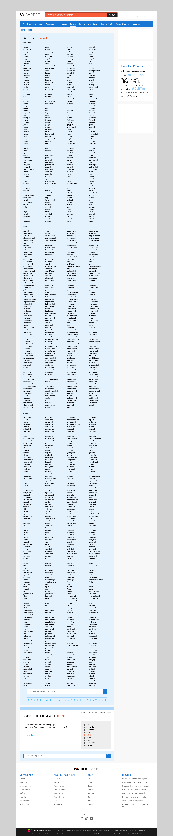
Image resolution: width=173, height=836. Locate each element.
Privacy (49, 833)
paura (135, 96)
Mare (90, 789)
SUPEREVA (141, 830)
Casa (90, 786)
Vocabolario (51, 24)
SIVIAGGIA (115, 830)
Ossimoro (24, 778)
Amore (91, 793)
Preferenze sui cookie (68, 833)
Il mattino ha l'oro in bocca (134, 789)
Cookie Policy (56, 833)
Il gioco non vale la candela (134, 797)
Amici (90, 800)
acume (138, 88)
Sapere (32, 15)
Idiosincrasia (25, 786)
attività (124, 75)
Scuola (96, 24)
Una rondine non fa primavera (135, 786)
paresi (87, 724)
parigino (88, 745)
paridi (87, 740)
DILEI (109, 830)
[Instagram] (81, 818)
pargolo (87, 735)
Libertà (57, 778)
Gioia (56, 800)
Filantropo (24, 782)
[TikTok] (86, 818)
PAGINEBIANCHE (92, 830)
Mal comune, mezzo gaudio (134, 793)
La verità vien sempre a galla (134, 778)
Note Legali (42, 833)
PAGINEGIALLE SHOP (72, 830)
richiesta (141, 71)
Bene (90, 804)
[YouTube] (91, 818)
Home (23, 24)
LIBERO (44, 830)
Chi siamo (35, 833)
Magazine (135, 24)
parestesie (89, 729)
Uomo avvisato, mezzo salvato (135, 782)
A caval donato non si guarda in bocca (136, 805)
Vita (89, 778)
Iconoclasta (25, 800)
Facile (56, 782)
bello (145, 92)
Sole (90, 782)
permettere (126, 89)
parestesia (89, 727)
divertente (131, 81)
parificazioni (89, 742)
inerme (124, 92)
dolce (124, 78)
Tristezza (58, 804)
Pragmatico (59, 786)
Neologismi (62, 24)
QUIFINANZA (124, 830)
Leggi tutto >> (29, 735)
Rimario (73, 24)
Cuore (90, 797)
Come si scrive (85, 24)
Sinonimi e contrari (35, 24)
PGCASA (83, 830)
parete (87, 732)
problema (136, 74)
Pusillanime (25, 789)
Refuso (23, 793)
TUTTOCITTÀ (102, 830)
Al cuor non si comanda (132, 800)
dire (124, 71)
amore (126, 95)
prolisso (133, 78)
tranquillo (127, 85)
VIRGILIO (51, 830)
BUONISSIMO (133, 830)
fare (140, 92)
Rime (30, 30)
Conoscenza (59, 789)
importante (132, 71)
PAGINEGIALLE (60, 830)
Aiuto (78, 833)
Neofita (23, 797)
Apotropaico (25, 804)
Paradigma (59, 797)
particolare (132, 92)
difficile (139, 85)
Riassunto (58, 793)
